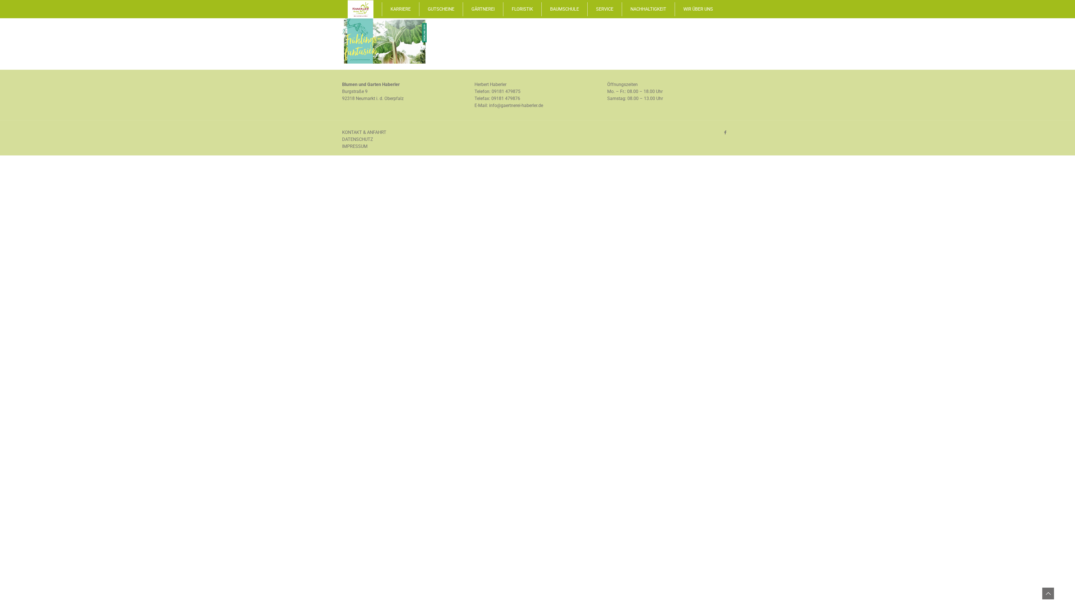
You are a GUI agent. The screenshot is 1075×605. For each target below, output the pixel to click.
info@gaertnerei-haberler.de (516, 105)
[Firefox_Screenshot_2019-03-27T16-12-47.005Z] (385, 62)
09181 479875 (506, 91)
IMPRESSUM (355, 146)
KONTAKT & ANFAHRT (364, 132)
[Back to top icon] (1048, 593)
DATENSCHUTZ (357, 139)
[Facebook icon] (725, 132)
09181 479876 (505, 98)
